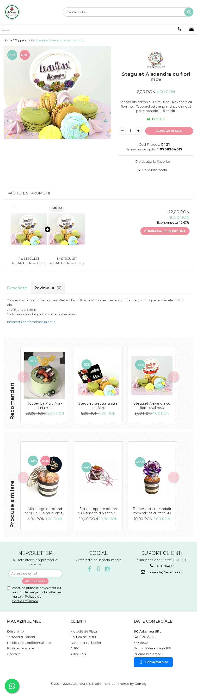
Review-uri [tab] (48, 288)
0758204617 (164, 566)
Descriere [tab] (17, 288)
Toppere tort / (25, 40)
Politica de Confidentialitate (29, 643)
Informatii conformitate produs (31, 322)
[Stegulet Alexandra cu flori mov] (57, 92)
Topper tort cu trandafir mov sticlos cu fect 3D (152, 511)
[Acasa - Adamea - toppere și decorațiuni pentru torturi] (28, 12)
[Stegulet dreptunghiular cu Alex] (98, 375)
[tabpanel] (57, 92)
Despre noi (16, 631)
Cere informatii (154, 170)
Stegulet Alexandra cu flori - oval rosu (152, 405)
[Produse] (6, 30)
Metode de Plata (83, 631)
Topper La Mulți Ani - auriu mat (45, 405)
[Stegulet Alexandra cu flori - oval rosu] (151, 375)
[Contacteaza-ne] (179, 29)
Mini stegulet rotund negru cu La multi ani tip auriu (45, 511)
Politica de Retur (83, 637)
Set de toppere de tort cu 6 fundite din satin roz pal (98, 511)
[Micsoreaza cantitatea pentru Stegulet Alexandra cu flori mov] (122, 131)
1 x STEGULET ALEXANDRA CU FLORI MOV (66, 261)
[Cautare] (188, 12)
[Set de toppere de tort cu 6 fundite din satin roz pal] (98, 475)
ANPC (75, 648)
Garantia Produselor (85, 643)
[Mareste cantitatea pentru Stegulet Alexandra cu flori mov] (138, 131)
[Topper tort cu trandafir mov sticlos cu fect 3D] (151, 475)
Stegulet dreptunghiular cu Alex (98, 405)
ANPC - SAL (79, 654)
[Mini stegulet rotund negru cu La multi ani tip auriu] (44, 475)
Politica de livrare (20, 648)
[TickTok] (98, 569)
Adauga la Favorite (154, 161)
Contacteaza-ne (156, 662)
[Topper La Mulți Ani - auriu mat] (44, 375)
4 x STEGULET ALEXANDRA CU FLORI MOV (29, 261)
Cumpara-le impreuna (165, 231)
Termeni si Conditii (21, 637)
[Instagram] (108, 569)
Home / (9, 40)
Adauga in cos (169, 131)
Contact (13, 654)
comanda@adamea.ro (164, 572)
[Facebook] (89, 569)
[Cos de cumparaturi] (191, 29)
